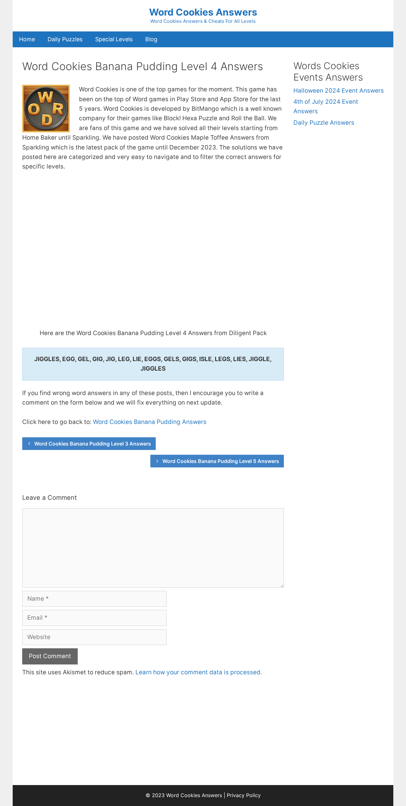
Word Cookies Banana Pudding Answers (149, 422)
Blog (151, 39)
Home (27, 39)
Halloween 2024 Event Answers (338, 90)
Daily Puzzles (65, 39)
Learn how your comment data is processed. (198, 672)
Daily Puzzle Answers (323, 122)
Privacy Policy (244, 795)
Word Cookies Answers (203, 12)
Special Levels (114, 39)
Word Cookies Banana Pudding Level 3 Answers (92, 443)
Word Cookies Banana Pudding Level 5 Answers (220, 461)
